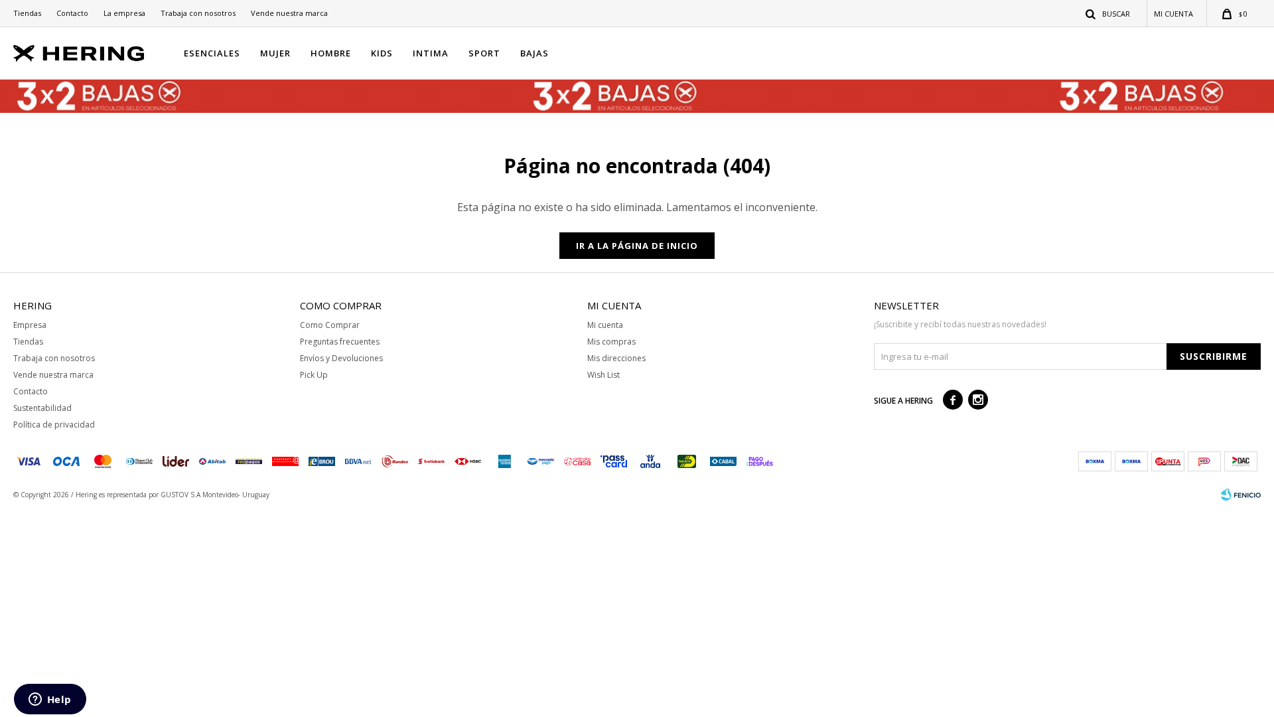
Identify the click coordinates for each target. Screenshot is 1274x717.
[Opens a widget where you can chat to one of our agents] (49, 700)
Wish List (603, 374)
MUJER (275, 53)
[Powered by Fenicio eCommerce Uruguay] (1241, 495)
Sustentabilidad (42, 408)
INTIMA (431, 53)
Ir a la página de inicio (637, 246)
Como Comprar (330, 325)
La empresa (124, 13)
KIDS (382, 53)
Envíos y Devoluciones (341, 358)
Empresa (29, 325)
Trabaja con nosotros (198, 13)
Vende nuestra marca (289, 13)
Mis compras (611, 341)
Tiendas (27, 13)
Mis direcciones (616, 358)
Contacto (72, 13)
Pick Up (314, 374)
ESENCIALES (212, 53)
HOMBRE (331, 53)
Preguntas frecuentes (340, 341)
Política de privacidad (54, 424)
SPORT (484, 53)
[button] (1108, 13)
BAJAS (534, 53)
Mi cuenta (605, 325)
